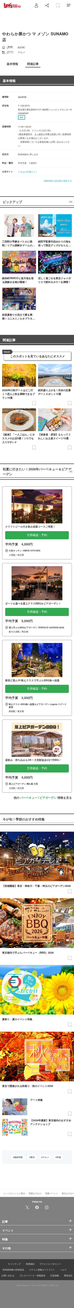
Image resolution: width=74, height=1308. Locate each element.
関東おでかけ (35, 1193)
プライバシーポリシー (50, 1263)
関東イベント (51, 1193)
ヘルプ (63, 1269)
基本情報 (9, 80)
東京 (33, 1157)
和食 (59, 1157)
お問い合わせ (7, 1275)
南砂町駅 (18, 1157)
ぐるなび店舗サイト (27, 171)
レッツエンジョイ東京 (14, 1193)
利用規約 (30, 1263)
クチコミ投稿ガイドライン (42, 1269)
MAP (22, 117)
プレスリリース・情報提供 (32, 1275)
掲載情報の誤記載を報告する (58, 180)
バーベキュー (28, 797)
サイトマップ (14, 1263)
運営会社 (68, 1275)
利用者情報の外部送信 (13, 1269)
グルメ (46, 1157)
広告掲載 (54, 1275)
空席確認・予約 (37, 535)
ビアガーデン (48, 797)
